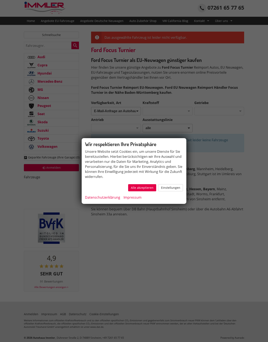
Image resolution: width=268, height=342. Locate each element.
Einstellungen (170, 188)
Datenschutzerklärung (102, 197)
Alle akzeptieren (142, 188)
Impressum (133, 197)
